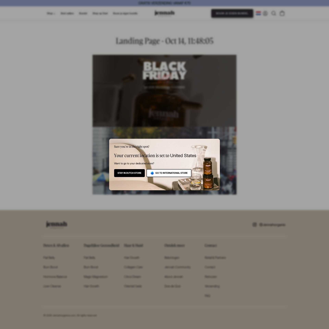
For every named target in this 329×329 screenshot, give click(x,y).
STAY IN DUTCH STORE (129, 173)
